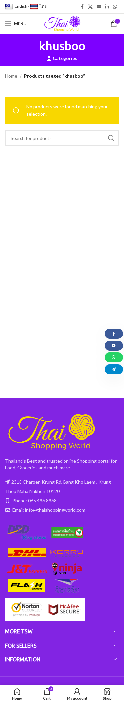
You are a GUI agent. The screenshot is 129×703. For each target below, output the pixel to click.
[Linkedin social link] (107, 6)
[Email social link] (99, 6)
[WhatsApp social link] (115, 6)
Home (11, 76)
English (21, 6)
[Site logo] (62, 23)
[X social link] (90, 6)
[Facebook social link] (82, 6)
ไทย (43, 6)
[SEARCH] (111, 138)
